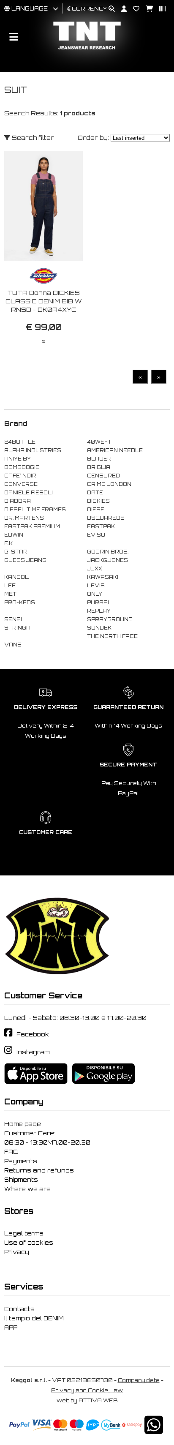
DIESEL (97, 510)
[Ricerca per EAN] (159, 9)
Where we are (27, 1189)
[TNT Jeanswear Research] (87, 49)
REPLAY (99, 611)
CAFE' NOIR (20, 476)
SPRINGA (17, 628)
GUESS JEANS (25, 560)
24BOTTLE (19, 442)
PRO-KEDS (19, 602)
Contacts (19, 1309)
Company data (139, 1380)
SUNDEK (99, 628)
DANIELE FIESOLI (28, 493)
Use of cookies (28, 1242)
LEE (10, 586)
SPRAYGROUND (110, 619)
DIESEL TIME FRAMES (35, 510)
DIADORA (17, 501)
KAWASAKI (102, 577)
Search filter (32, 137)
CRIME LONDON (109, 484)
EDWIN (13, 535)
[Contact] (133, 9)
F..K (8, 543)
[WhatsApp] (154, 1430)
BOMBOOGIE (21, 467)
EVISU (96, 535)
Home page (22, 1124)
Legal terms (24, 1233)
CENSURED (103, 476)
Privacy (16, 1252)
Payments (20, 1161)
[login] (121, 9)
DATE (95, 493)
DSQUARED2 (105, 518)
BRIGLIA (98, 467)
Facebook (32, 1034)
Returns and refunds (39, 1170)
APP (10, 1327)
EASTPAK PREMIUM (32, 526)
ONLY (94, 594)
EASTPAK (101, 526)
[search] (108, 9)
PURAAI (98, 602)
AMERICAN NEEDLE (115, 450)
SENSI (13, 619)
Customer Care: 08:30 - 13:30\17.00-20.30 (47, 1138)
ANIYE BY (17, 459)
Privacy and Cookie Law (87, 1390)
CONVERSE (21, 484)
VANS (13, 645)
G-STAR (15, 552)
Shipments (21, 1179)
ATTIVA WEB (98, 1400)
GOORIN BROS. (107, 552)
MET (10, 594)
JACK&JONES (107, 560)
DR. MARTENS (24, 518)
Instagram (32, 1052)
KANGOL (16, 577)
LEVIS (96, 586)
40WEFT (99, 442)
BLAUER (99, 459)
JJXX (94, 569)
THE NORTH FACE (112, 636)
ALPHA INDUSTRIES (32, 450)
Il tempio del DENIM (34, 1318)
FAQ (11, 1151)
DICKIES (98, 501)
